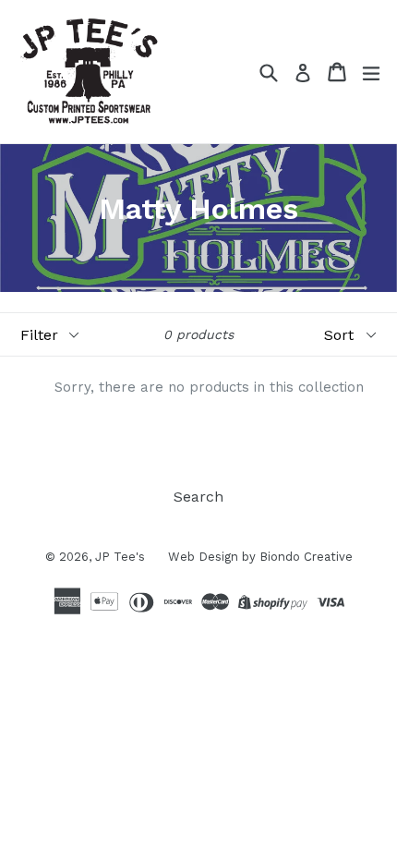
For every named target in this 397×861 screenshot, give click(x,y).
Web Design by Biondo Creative (260, 557)
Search (198, 496)
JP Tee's (120, 557)
